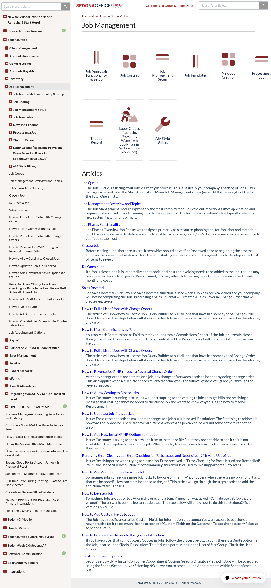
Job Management (21, 86)
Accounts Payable (22, 71)
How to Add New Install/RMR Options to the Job (120, 434)
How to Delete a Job (23, 306)
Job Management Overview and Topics (35, 181)
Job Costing (21, 102)
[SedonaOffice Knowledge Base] (101, 3)
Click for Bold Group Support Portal (170, 5)
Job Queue (16, 173)
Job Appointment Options (27, 332)
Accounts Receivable (24, 56)
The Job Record (24, 140)
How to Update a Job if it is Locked (32, 266)
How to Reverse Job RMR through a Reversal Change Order (33, 249)
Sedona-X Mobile (20, 519)
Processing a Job (24, 132)
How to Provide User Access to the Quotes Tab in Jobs (123, 535)
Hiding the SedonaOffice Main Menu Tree (33, 444)
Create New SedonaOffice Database (29, 492)
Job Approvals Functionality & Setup (38, 94)
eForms (14, 378)
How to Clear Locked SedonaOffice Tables (33, 436)
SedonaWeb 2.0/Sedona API (27, 545)
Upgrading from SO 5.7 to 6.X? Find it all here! (37, 396)
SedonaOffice (17, 39)
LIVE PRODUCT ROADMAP (37, 407)
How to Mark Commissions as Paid (33, 228)
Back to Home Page (94, 16)
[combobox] (229, 5)
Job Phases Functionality (26, 188)
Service (14, 363)
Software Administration (36, 554)
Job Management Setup (29, 109)
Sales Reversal (18, 210)
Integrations (16, 571)
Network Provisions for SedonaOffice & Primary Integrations (32, 501)
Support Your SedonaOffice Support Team (33, 473)
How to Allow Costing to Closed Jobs (34, 258)
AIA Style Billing (24, 166)
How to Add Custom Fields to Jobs (32, 314)
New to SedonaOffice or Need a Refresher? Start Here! (30, 19)
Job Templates (23, 117)
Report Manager (21, 370)
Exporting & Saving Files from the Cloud (32, 510)
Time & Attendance (23, 386)
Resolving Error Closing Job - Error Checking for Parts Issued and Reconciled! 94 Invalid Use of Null (37, 288)
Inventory (16, 79)
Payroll (14, 340)
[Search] (263, 5)
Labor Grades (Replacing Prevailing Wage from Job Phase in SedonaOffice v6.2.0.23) (37, 153)
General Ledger (20, 63)
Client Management (23, 48)
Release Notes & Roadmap (36, 31)
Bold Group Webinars (23, 562)
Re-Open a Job (19, 203)
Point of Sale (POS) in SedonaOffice (34, 348)
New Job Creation (25, 125)
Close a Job (17, 195)
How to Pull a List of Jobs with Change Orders (117, 308)
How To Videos (18, 528)
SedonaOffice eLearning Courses (36, 536)
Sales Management (22, 355)
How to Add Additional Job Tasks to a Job (37, 299)
